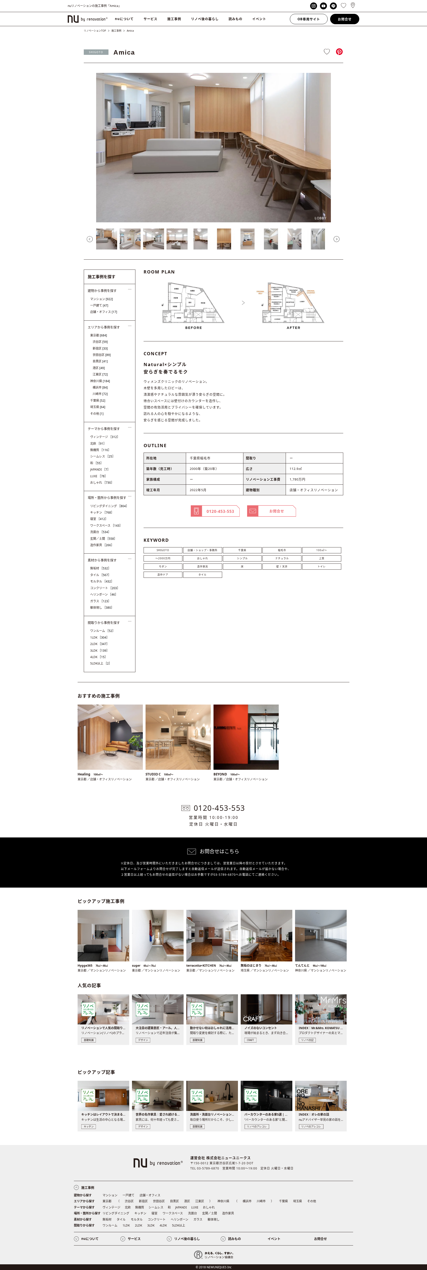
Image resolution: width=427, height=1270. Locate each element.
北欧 (98, 443)
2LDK (99, 644)
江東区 (100, 374)
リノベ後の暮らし (205, 19)
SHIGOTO (96, 52)
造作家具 (202, 566)
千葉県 (242, 550)
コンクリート (105, 588)
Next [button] (337, 239)
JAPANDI (100, 469)
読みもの (235, 19)
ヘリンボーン (104, 594)
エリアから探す (84, 1201)
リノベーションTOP (95, 30)
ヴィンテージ (105, 437)
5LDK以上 (101, 663)
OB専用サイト (309, 19)
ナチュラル (282, 558)
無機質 (100, 450)
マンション (101, 299)
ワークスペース (106, 525)
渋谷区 (100, 342)
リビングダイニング (109, 506)
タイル (202, 574)
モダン (163, 566)
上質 (321, 558)
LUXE (98, 476)
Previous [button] (90, 239)
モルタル (102, 581)
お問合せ (345, 19)
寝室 (99, 519)
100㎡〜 (321, 550)
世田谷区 (102, 355)
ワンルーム (102, 631)
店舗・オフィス (103, 312)
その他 (97, 414)
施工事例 (174, 19)
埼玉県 (97, 407)
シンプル (242, 558)
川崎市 (100, 394)
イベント (259, 19)
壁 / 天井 (282, 566)
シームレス (102, 456)
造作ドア (162, 574)
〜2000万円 (163, 558)
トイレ (322, 566)
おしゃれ (202, 558)
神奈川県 (100, 381)
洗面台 (100, 532)
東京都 (98, 335)
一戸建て (99, 305)
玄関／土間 (103, 539)
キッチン (102, 512)
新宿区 (100, 348)
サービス (150, 19)
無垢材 (100, 568)
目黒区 (100, 361)
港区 (99, 368)
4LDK (98, 657)
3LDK (99, 650)
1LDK (99, 637)
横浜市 (100, 387)
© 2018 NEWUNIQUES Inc (214, 1267)
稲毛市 (282, 550)
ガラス (100, 601)
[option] (213, 147)
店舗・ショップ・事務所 (202, 550)
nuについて (124, 19)
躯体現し (102, 607)
